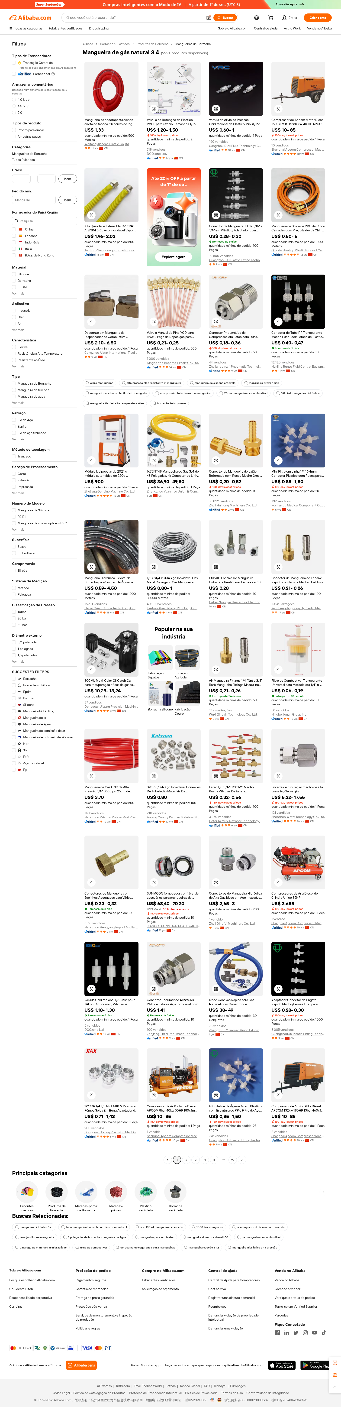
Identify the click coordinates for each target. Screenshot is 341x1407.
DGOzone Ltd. (157, 154)
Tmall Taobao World (148, 1386)
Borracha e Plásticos (115, 44)
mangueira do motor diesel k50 (207, 1237)
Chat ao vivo (217, 1289)
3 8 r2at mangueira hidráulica (300, 393)
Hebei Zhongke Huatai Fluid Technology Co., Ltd (236, 602)
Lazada (171, 1386)
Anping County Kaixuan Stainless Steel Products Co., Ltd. (174, 817)
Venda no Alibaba (287, 1280)
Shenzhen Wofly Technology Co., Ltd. (298, 817)
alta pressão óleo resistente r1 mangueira (154, 383)
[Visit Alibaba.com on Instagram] (305, 1333)
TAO (207, 1386)
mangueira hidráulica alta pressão (254, 1247)
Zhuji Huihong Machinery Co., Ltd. (233, 505)
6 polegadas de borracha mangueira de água (97, 1237)
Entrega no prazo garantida (95, 1298)
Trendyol (220, 1386)
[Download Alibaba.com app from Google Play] (316, 1365)
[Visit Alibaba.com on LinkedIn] (287, 1333)
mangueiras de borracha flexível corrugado (118, 393)
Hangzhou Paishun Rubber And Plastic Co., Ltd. (111, 817)
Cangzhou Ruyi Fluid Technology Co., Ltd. (236, 146)
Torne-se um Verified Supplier (296, 1306)
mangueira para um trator (157, 1237)
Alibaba (88, 44)
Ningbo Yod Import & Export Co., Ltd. (173, 363)
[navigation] (44, 602)
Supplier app (151, 1365)
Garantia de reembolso (92, 1289)
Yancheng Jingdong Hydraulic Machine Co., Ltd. (298, 608)
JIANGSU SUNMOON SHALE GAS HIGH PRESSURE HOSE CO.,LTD (174, 926)
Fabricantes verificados (159, 1280)
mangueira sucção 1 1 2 (204, 1247)
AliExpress (104, 1386)
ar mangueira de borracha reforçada (261, 1227)
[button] (209, 17)
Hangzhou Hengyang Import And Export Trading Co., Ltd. (111, 927)
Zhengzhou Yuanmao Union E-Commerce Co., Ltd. (174, 491)
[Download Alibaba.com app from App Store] (282, 1365)
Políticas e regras (88, 1328)
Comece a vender (287, 1289)
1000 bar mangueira (209, 1227)
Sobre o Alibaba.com (25, 1270)
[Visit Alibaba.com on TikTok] (324, 1333)
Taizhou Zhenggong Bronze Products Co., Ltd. (111, 250)
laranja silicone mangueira (37, 1237)
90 (233, 1159)
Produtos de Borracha (152, 44)
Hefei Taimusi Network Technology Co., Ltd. (236, 821)
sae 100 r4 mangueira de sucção (161, 1227)
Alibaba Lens (35, 1365)
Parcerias (281, 1315)
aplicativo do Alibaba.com (243, 1365)
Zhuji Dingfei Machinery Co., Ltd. (232, 923)
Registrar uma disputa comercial (231, 1298)
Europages (238, 1386)
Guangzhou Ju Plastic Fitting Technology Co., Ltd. (236, 260)
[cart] (271, 18)
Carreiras (16, 1306)
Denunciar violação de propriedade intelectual (233, 1317)
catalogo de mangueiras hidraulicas (43, 1247)
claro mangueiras (101, 383)
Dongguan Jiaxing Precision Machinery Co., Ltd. (111, 706)
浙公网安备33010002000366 (246, 1400)
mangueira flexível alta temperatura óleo (117, 403)
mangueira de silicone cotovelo (215, 383)
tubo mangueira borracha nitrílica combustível (96, 1227)
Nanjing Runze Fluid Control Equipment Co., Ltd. (298, 366)
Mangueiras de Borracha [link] (193, 44)
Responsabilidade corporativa (30, 1298)
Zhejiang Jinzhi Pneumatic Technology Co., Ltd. (236, 366)
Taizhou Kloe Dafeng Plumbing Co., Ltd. (174, 608)
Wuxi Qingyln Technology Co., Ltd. (233, 714)
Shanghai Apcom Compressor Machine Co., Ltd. (298, 149)
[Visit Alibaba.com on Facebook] (277, 1333)
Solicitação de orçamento (160, 1289)
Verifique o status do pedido (295, 1298)
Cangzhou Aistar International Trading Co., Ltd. (111, 352)
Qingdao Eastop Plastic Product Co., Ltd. (298, 250)
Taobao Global (190, 1386)
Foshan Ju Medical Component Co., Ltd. (298, 505)
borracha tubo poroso (171, 403)
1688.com (123, 1386)
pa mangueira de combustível (261, 1237)
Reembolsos (217, 1306)
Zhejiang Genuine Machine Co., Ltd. (109, 491)
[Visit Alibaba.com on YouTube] (314, 1333)
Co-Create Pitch (21, 1289)
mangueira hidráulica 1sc (36, 1227)
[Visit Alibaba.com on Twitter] (296, 1333)
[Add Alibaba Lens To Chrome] (81, 1365)
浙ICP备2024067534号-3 (289, 1400)
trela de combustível (93, 1247)
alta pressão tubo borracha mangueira (185, 393)
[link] (335, 1363)
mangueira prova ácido (264, 383)
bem (67, 179)
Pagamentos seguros (91, 1280)
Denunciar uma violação (225, 1328)
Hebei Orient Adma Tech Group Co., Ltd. (111, 608)
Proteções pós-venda (91, 1306)
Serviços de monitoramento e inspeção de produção (104, 1317)
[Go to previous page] (168, 1160)
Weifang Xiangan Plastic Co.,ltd (106, 144)
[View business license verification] (212, 1400)
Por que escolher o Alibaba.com (32, 1280)
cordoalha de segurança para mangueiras (147, 1247)
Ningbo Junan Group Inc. (289, 714)
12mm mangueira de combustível (245, 393)
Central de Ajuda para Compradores (234, 1280)
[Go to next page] (242, 1160)
